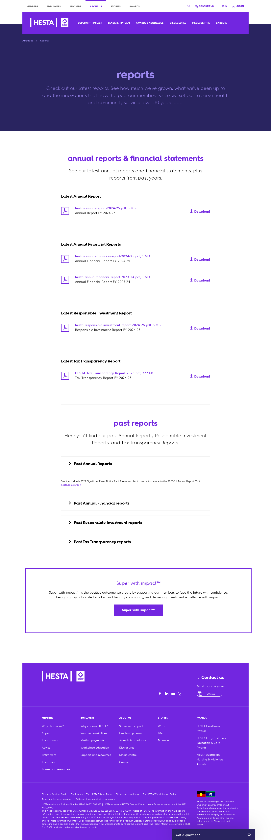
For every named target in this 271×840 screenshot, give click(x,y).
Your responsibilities (94, 733)
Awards (134, 6)
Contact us (212, 677)
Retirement (49, 755)
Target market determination (57, 799)
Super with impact (90, 23)
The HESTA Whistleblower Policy (159, 794)
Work (161, 726)
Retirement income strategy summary (95, 799)
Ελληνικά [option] (211, 693)
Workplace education (95, 747)
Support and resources (96, 755)
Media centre (201, 23)
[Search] (189, 6)
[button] (135, 463)
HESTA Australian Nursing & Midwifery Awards (210, 759)
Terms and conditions (127, 794)
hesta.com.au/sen (71, 484)
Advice (46, 747)
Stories (116, 6)
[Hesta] (49, 23)
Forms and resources (56, 769)
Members (32, 6)
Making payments (93, 740)
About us (96, 6)
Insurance (48, 762)
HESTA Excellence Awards (208, 728)
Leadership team (119, 23)
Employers (54, 6)
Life (160, 733)
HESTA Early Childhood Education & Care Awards (212, 742)
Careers (221, 23)
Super (46, 733)
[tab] (135, 463)
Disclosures (178, 23)
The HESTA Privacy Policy (99, 794)
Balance (163, 740)
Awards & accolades (149, 23)
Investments (50, 740)
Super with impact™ (138, 610)
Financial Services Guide (54, 794)
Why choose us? (53, 726)
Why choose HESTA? (94, 726)
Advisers (75, 6)
